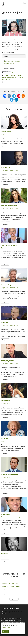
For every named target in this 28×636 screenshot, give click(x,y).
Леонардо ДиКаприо (8, 361)
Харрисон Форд (6, 285)
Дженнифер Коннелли (9, 205)
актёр (10, 79)
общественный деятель (10, 75)
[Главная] (3, 4)
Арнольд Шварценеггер (9, 474)
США (5, 82)
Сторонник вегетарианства (11, 39)
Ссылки (6, 56)
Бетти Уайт (5, 438)
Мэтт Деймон (5, 167)
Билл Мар (4, 323)
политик (20, 75)
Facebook (11, 583)
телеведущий (10, 77)
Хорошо (5, 631)
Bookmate (5, 590)
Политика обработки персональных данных (12, 612)
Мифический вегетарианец (10, 517)
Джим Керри (5, 514)
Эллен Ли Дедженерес (9, 245)
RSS (17, 590)
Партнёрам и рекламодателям (10, 608)
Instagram (18, 583)
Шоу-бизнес (7, 73)
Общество (14, 73)
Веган (3, 134)
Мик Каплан (5, 554)
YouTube (12, 590)
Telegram (4, 583)
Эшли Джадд (5, 400)
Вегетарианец (6, 403)
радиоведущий (19, 77)
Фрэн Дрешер (6, 131)
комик (4, 77)
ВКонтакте (5, 586)
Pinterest (18, 586)
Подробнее (5, 146)
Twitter (12, 586)
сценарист (5, 79)
